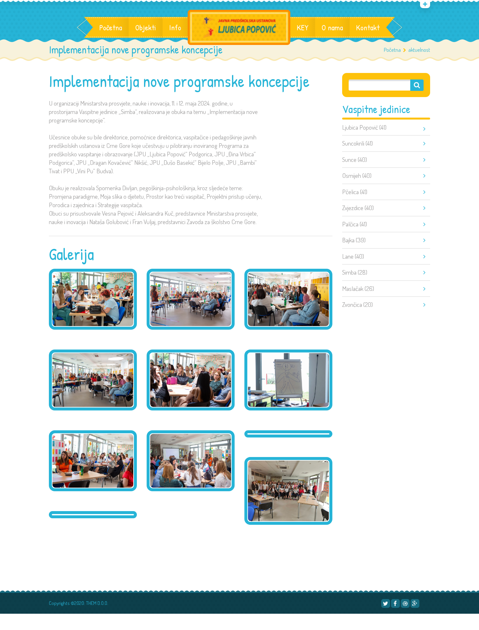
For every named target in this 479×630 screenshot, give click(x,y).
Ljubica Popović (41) (364, 127)
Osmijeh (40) (356, 175)
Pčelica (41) (354, 192)
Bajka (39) (354, 240)
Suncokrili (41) (357, 143)
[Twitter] (385, 603)
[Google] (415, 603)
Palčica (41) (354, 224)
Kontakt (368, 27)
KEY (303, 27)
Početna (110, 27)
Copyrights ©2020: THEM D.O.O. (78, 603)
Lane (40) (353, 256)
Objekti (145, 27)
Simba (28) (354, 272)
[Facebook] (395, 603)
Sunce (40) (354, 159)
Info (175, 27)
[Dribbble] (405, 603)
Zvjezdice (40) (358, 208)
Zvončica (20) (357, 304)
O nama (332, 27)
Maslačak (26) (358, 288)
